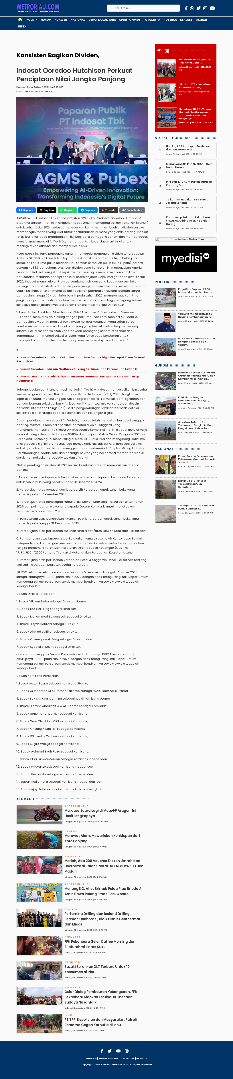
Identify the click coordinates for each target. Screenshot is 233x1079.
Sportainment (130, 20)
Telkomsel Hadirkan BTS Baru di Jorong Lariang (187, 201)
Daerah (201, 20)
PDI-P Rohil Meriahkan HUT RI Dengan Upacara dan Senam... (196, 342)
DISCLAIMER (127, 1058)
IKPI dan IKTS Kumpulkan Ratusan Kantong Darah (189, 183)
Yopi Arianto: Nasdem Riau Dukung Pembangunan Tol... (196, 315)
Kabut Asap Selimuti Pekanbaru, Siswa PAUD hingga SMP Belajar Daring (188, 221)
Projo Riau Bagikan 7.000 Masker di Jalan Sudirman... (196, 290)
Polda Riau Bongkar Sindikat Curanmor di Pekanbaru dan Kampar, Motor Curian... (196, 376)
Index (22, 26)
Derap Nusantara (102, 20)
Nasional (77, 20)
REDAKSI (91, 1058)
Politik (31, 20)
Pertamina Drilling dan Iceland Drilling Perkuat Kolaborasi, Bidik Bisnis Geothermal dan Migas (102, 919)
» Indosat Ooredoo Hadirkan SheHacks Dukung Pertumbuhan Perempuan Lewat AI (76, 369)
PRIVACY (141, 1058)
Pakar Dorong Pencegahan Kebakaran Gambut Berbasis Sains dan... (196, 459)
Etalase (186, 20)
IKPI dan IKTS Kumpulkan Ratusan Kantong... (195, 86)
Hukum (46, 20)
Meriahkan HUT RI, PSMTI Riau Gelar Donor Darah (190, 165)
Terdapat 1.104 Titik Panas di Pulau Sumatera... (196, 507)
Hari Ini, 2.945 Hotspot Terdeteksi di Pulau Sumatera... (192, 484)
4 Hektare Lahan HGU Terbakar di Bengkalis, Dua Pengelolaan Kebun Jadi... (195, 425)
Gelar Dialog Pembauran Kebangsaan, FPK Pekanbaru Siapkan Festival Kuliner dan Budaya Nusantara (100, 997)
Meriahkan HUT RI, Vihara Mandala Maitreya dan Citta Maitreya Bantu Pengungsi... (195, 113)
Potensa (170, 20)
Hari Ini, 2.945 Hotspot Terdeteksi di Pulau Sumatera (188, 147)
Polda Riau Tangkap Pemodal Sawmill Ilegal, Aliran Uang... (193, 400)
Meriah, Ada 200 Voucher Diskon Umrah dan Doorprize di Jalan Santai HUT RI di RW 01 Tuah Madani (103, 866)
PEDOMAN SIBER (108, 1058)
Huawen (61, 20)
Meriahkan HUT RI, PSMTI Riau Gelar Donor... (194, 61)
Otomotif (152, 20)
